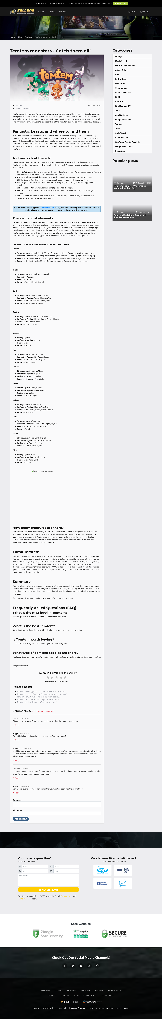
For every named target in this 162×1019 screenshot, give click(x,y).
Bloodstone (120, 151)
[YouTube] (89, 966)
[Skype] (81, 966)
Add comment (21, 819)
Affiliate (65, 995)
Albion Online (121, 70)
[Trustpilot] (70, 1001)
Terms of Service (24, 899)
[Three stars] (57, 677)
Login (132, 12)
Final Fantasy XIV (122, 106)
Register (146, 12)
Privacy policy (90, 995)
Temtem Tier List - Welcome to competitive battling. (38, 697)
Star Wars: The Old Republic (127, 142)
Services (58, 990)
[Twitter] (72, 966)
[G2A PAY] (92, 1001)
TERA (117, 110)
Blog (52, 12)
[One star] (48, 677)
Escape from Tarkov (123, 146)
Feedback (99, 990)
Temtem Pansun (46, 207)
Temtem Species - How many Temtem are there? (37, 702)
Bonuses (52, 995)
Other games (121, 88)
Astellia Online (121, 115)
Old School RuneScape (125, 65)
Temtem (18, 105)
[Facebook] (64, 966)
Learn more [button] (106, 3)
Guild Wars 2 (120, 133)
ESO (117, 74)
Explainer (85, 990)
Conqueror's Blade (123, 119)
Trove (117, 128)
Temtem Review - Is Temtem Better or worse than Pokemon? (42, 694)
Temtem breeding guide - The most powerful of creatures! (41, 691)
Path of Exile (120, 79)
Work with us (114, 990)
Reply (16, 725)
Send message (48, 889)
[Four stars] (61, 677)
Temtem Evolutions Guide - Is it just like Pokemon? (38, 699)
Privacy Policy (66, 896)
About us (45, 990)
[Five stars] (65, 677)
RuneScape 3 (120, 101)
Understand (120, 4)
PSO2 (117, 97)
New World (120, 83)
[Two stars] (52, 677)
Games (41, 12)
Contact (63, 12)
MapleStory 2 (121, 61)
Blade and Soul (121, 137)
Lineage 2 (119, 56)
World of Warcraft (123, 92)
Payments (71, 990)
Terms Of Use (107, 995)
